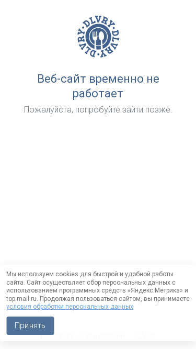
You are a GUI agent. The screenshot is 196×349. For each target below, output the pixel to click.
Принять (30, 325)
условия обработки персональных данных (69, 306)
